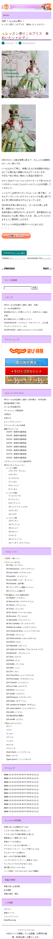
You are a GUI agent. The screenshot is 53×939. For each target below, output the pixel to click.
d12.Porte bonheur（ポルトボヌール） (21, 638)
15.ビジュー (13, 528)
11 (35, 778)
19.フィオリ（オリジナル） (20, 543)
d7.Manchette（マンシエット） (18, 620)
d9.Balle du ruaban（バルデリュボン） (22, 627)
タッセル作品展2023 (12, 308)
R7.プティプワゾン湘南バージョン (20, 587)
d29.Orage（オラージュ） (16, 701)
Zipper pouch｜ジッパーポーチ (18, 759)
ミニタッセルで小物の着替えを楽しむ (19, 834)
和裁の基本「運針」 (12, 894)
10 (33, 778)
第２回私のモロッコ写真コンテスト (18, 319)
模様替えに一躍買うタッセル (15, 838)
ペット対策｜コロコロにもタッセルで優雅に (21, 871)
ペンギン (9, 741)
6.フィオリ (13, 489)
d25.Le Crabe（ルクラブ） (17, 686)
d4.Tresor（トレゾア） (15, 609)
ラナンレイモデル (13, 562)
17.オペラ (12, 535)
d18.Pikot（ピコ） (13, 660)
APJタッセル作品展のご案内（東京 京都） (21, 305)
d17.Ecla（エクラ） (14, 657)
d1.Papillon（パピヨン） (16, 598)
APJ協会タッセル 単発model (17, 595)
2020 (6, 797)
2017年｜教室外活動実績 (16, 454)
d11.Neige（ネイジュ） (15, 635)
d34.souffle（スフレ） (15, 719)
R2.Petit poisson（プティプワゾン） (20, 569)
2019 (6, 800)
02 (13, 775)
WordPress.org (10, 920)
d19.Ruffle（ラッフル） (15, 664)
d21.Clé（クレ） (13, 671)
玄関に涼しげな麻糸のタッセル (16, 827)
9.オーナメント (15, 503)
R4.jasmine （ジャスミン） (17, 576)
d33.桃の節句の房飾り (15, 716)
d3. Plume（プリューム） (16, 605)
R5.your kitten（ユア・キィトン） (19, 580)
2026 (6, 775)
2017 (6, 808)
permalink (47, 258)
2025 (6, 778)
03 (15, 786)
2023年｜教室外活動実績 (16, 439)
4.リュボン (13, 482)
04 (18, 775)
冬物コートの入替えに (13, 842)
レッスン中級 (11, 493)
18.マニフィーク (15, 539)
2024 (6, 782)
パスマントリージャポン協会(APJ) (17, 461)
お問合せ (7, 414)
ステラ (9, 730)
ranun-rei (9, 43)
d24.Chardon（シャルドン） (17, 682)
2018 (6, 804)
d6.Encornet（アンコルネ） (17, 616)
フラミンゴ (10, 748)
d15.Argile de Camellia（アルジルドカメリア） (25, 649)
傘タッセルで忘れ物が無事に (15, 856)
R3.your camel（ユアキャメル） (19, 573)
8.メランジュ (14, 499)
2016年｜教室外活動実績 (16, 458)
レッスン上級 (11, 518)
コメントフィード (11, 917)
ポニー (9, 726)
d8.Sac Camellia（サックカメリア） (20, 623)
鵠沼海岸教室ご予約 (12, 403)
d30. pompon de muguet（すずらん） (21, 705)
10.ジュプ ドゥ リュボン (18, 507)
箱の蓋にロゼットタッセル (14, 867)
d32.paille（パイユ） (14, 712)
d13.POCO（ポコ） (14, 642)
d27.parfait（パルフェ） (15, 694)
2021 (6, 793)
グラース (9, 737)
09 (30, 778)
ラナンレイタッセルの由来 (14, 425)
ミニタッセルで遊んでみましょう (17, 830)
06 (23, 778)
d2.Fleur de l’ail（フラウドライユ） (20, 601)
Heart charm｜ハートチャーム (18, 752)
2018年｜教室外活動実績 (16, 450)
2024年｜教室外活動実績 (16, 436)
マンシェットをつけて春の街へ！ (17, 845)
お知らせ (7, 418)
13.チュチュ (13, 521)
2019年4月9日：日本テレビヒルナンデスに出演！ (24, 330)
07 (25, 782)
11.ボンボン (13, 510)
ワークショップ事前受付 (13, 411)
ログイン (7, 909)
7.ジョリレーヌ (15, 496)
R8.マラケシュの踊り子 (15, 591)
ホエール (9, 745)
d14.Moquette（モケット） (17, 646)
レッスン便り (19, 253)
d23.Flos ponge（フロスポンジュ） (20, 679)
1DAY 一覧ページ (13, 558)
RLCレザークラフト (14, 723)
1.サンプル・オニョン (17, 471)
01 (10, 775)
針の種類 (7, 890)
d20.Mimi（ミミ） (13, 668)
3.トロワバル (14, 478)
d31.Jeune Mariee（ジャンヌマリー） (21, 708)
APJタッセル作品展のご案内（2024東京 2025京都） (25, 400)
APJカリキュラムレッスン (14, 465)
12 (38, 789)
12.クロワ (12, 514)
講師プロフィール (11, 429)
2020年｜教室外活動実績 (16, 443)
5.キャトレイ (14, 485)
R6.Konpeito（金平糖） (15, 584)
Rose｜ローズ (12, 756)
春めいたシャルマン (18, 258)
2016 (6, 811)
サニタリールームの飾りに (14, 853)
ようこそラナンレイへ (13, 422)
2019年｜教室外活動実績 (16, 447)
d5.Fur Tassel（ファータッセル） (19, 612)
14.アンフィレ (14, 524)
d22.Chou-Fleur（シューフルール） (20, 675)
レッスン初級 (11, 468)
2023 (6, 786)
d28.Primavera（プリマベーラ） (19, 697)
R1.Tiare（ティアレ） (15, 565)
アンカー (9, 734)
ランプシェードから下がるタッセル (18, 864)
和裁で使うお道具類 (12, 886)
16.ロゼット (13, 532)
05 (20, 775)
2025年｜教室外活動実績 (16, 432)
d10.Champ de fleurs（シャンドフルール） (23, 631)
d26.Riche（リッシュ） (15, 690)
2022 (6, 789)
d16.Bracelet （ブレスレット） (18, 653)
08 (28, 778)
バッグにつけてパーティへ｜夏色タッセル (21, 860)
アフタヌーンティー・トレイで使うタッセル (21, 849)
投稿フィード (9, 913)
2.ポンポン (13, 474)
